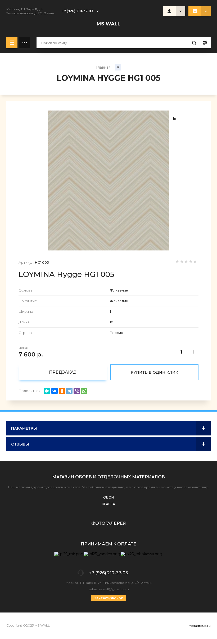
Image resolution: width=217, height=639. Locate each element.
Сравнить (174, 118)
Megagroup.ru (199, 626)
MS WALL (108, 24)
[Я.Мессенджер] (47, 391)
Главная (103, 67)
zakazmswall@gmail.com (108, 589)
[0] (199, 11)
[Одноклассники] (62, 391)
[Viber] (77, 391)
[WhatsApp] (84, 391)
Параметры (24, 428)
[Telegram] (69, 391)
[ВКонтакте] (54, 391)
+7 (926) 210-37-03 (77, 11)
